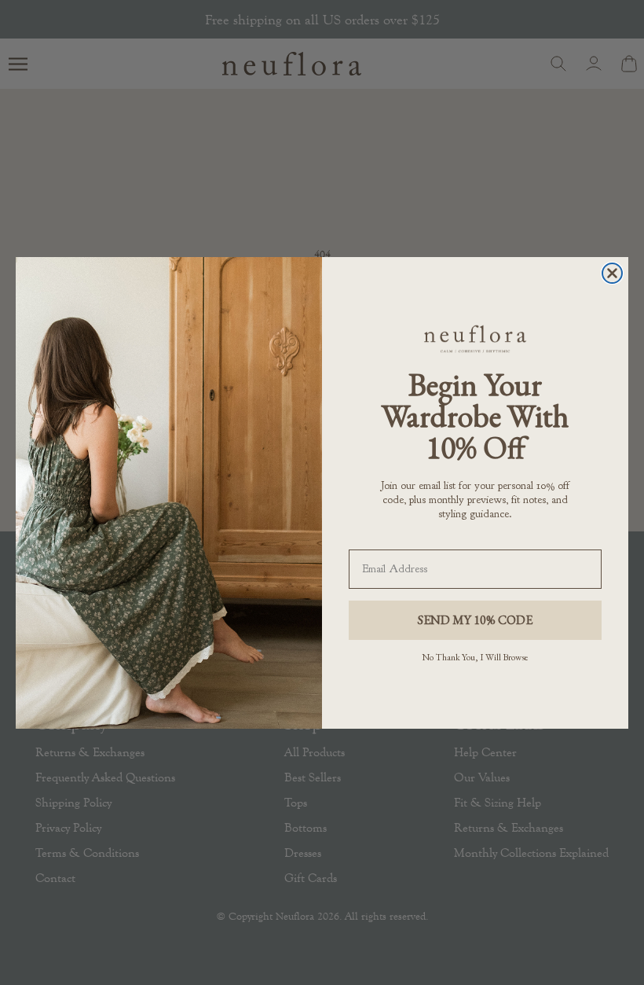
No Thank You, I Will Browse (475, 657)
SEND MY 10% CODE (475, 620)
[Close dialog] (612, 273)
